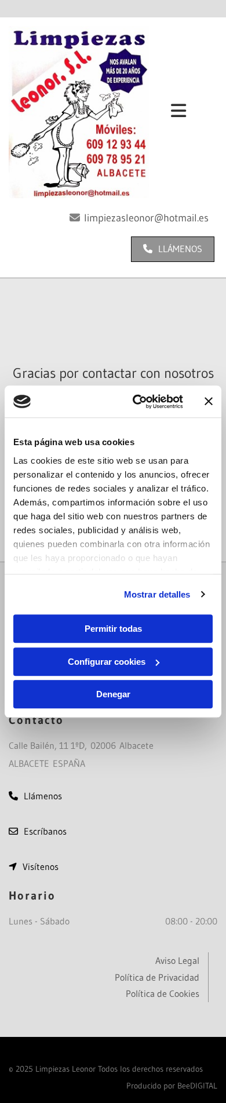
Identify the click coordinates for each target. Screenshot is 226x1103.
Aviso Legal (177, 960)
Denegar (113, 694)
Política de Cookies (162, 993)
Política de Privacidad (157, 977)
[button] (172, 249)
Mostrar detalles (157, 594)
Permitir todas (113, 629)
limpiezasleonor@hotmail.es (146, 218)
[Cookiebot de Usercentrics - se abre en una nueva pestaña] (137, 401)
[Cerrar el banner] (209, 402)
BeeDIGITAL (197, 1085)
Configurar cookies (106, 662)
